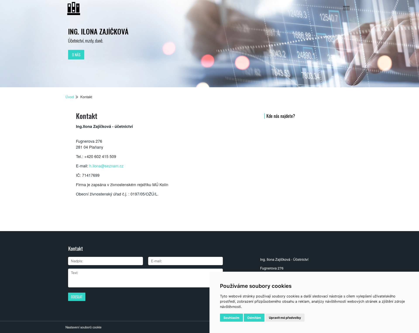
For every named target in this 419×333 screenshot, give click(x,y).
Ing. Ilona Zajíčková (98, 31)
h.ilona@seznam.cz (106, 165)
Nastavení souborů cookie (83, 327)
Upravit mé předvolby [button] (285, 317)
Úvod (69, 96)
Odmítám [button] (254, 317)
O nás (76, 54)
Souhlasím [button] (231, 317)
